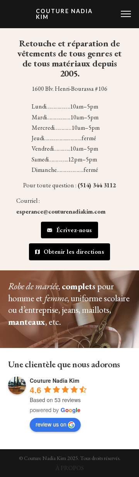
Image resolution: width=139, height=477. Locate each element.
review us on (51, 424)
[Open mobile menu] (126, 14)
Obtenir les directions (74, 252)
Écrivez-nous (74, 230)
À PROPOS (69, 468)
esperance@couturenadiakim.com (60, 211)
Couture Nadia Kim (64, 14)
